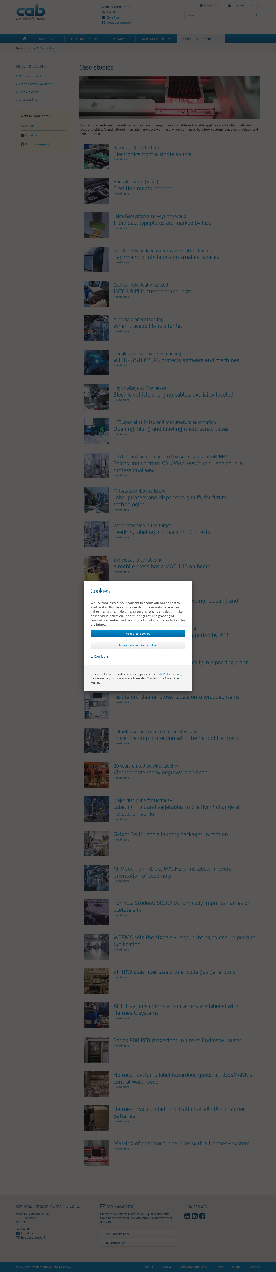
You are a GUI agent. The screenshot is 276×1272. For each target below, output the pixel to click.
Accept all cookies (138, 633)
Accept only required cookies (138, 645)
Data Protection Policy (170, 674)
